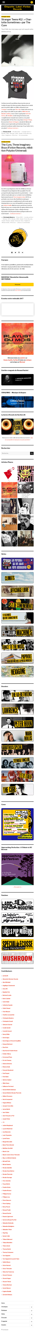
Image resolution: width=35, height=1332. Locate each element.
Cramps (3, 109)
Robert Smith (7, 205)
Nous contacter (18, 290)
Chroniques (4, 1306)
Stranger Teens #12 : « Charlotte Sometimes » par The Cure (16, 22)
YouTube (15, 360)
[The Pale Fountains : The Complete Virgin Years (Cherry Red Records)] (26, 538)
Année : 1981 (5, 133)
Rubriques (4, 1310)
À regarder (4, 1321)
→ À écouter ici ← (17, 887)
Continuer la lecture (13, 128)
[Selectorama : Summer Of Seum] (26, 474)
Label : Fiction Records (25, 133)
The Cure (15, 135)
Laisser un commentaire (23, 222)
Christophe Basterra (9, 217)
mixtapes (29, 360)
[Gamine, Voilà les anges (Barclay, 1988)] (9, 506)
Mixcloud (22, 362)
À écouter (4, 1317)
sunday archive (5, 142)
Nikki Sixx (25, 111)
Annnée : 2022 (14, 133)
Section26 (5, 1329)
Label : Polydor (6, 220)
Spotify (10, 360)
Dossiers (3, 1325)
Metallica (10, 115)
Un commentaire (23, 135)
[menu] (3, 2)
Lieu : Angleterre (6, 135)
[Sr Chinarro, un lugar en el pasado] (26, 522)
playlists (22, 358)
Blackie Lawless (6, 113)
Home (3, 1303)
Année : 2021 (15, 219)
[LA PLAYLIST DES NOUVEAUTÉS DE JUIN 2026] (9, 490)
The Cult (17, 109)
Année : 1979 (7, 219)
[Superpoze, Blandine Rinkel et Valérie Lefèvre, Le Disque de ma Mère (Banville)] (9, 522)
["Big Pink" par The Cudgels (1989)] (26, 490)
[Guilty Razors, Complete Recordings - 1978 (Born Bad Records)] (9, 538)
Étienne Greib (7, 131)
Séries (3, 1314)
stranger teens (5, 16)
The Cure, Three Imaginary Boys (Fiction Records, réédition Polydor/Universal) (17, 147)
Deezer (6, 360)
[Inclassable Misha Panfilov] (26, 506)
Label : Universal (15, 220)
